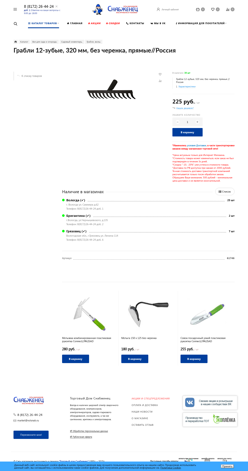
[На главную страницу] (123, 9)
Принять (227, 466)
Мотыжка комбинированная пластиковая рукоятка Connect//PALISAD (86, 339)
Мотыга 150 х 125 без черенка (139, 338)
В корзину (187, 132)
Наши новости (142, 411)
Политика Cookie (170, 467)
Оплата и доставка (145, 405)
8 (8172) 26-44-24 (39, 6)
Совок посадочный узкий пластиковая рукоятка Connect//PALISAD (203, 339)
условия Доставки (196, 145)
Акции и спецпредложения (151, 398)
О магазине (140, 418)
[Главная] (15, 42)
